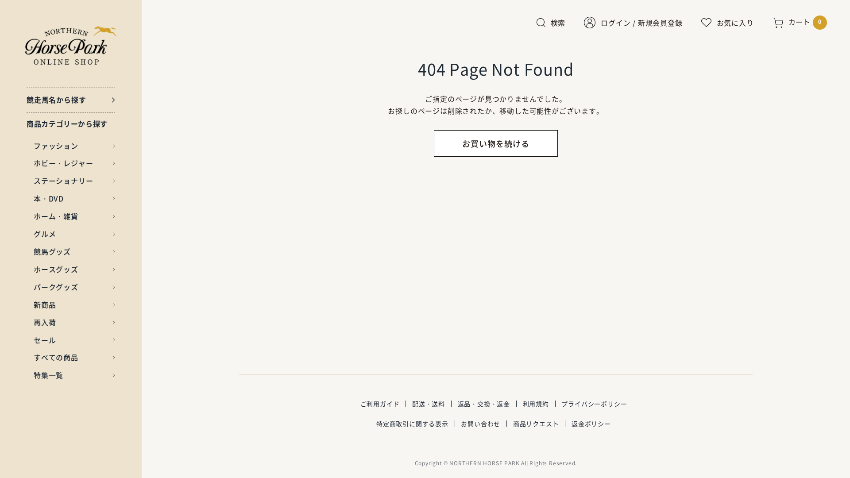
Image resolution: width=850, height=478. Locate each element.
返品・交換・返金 (484, 403)
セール (45, 340)
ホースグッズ (56, 269)
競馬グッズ (52, 251)
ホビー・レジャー (63, 163)
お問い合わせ (480, 423)
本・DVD (49, 198)
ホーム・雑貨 (56, 216)
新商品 (45, 304)
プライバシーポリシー (594, 403)
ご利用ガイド (380, 403)
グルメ (45, 233)
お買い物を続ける (495, 144)
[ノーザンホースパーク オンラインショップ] (71, 45)
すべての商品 (56, 357)
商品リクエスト (536, 423)
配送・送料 (428, 403)
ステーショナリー (63, 180)
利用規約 (536, 403)
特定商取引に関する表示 (412, 423)
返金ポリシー (591, 423)
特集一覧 (48, 375)
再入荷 (45, 322)
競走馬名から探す (56, 99)
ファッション (56, 145)
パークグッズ (56, 286)
